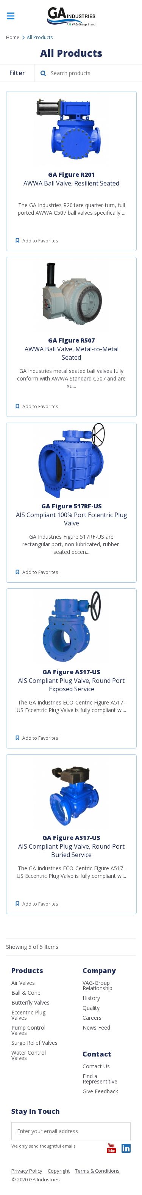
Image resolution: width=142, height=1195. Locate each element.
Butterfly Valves (30, 1002)
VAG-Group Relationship (97, 985)
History (91, 998)
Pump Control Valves (28, 1030)
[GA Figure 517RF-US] (71, 460)
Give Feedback (100, 1091)
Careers (92, 1017)
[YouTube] (111, 1148)
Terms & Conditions (97, 1171)
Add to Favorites (40, 240)
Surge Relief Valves (34, 1042)
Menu (10, 16)
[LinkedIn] (126, 1148)
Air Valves (23, 982)
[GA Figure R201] (71, 129)
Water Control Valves (28, 1055)
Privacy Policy (26, 1171)
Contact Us (96, 1066)
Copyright (59, 1171)
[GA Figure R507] (71, 294)
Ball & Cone (26, 992)
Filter (17, 73)
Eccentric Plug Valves (28, 1015)
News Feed (96, 1027)
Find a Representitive (100, 1078)
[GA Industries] (71, 25)
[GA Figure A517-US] (71, 626)
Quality (91, 1007)
